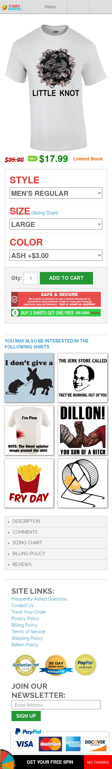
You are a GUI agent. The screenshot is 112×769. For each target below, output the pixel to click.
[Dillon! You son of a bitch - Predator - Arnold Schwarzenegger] (82, 430)
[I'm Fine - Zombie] (29, 430)
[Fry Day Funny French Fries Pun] (29, 483)
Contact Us (23, 605)
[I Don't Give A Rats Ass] (29, 377)
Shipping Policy (27, 638)
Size (20, 210)
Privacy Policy (26, 618)
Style (25, 179)
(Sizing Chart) (44, 213)
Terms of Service (28, 631)
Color (26, 241)
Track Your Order (29, 612)
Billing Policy (25, 625)
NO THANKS (98, 762)
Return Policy (25, 644)
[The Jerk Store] (82, 377)
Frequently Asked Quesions (39, 598)
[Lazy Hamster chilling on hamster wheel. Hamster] (82, 483)
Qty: (16, 278)
